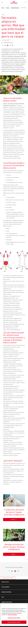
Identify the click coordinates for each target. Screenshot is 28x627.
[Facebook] (3, 45)
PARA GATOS (5, 582)
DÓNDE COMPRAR (6, 592)
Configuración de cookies (7, 577)
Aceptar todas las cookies (14, 622)
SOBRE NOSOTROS (7, 602)
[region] (14, 614)
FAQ (3, 597)
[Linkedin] (5, 45)
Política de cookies (12, 614)
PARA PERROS (5, 587)
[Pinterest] (8, 45)
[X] (10, 45)
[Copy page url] (12, 45)
